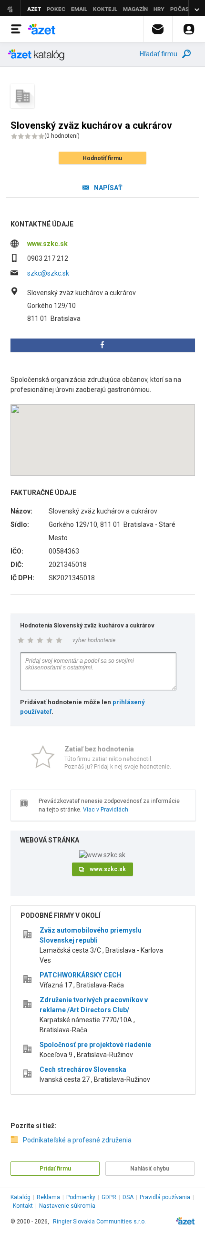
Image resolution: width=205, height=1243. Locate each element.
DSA (128, 1197)
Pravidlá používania (165, 1197)
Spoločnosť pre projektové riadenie (95, 1044)
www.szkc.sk (47, 243)
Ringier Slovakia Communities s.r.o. (99, 1221)
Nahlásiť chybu (149, 1168)
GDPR (109, 1197)
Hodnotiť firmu (102, 158)
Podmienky (80, 1197)
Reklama (48, 1197)
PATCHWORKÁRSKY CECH (81, 975)
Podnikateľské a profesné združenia (77, 1140)
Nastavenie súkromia (67, 1205)
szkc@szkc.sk (48, 273)
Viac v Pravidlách (105, 809)
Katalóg (20, 1197)
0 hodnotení (62, 136)
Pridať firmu (55, 1168)
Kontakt (23, 1205)
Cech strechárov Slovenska (83, 1069)
